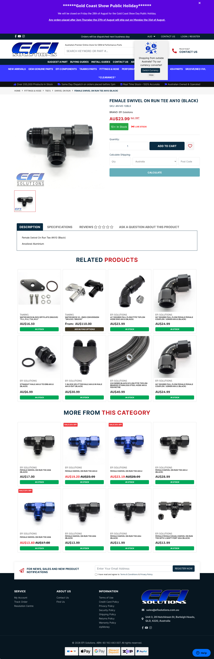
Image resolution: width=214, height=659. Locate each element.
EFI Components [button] (66, 69)
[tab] (30, 227)
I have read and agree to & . (125, 574)
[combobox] (102, 51)
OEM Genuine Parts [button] (40, 69)
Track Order (20, 601)
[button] (190, 146)
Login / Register (190, 36)
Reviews (86, 227)
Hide (151, 75)
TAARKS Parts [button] (88, 69)
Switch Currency (150, 70)
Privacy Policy (146, 574)
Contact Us (120, 61)
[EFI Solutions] (35, 48)
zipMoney (104, 626)
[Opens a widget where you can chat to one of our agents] (201, 653)
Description (30, 227)
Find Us (61, 601)
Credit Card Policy (109, 601)
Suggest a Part (57, 61)
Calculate (155, 172)
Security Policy (107, 610)
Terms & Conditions (129, 574)
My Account (20, 597)
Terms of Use (106, 597)
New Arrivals (17, 69)
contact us (168, 36)
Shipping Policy (107, 614)
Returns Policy (107, 618)
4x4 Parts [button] (176, 69)
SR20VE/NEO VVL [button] (195, 69)
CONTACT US (188, 52)
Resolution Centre (23, 605)
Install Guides (100, 61)
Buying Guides (79, 61)
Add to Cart (167, 146)
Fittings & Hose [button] (109, 69)
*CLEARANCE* (107, 77)
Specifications (59, 227)
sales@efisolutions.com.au (162, 610)
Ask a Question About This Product (149, 227)
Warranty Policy (107, 622)
